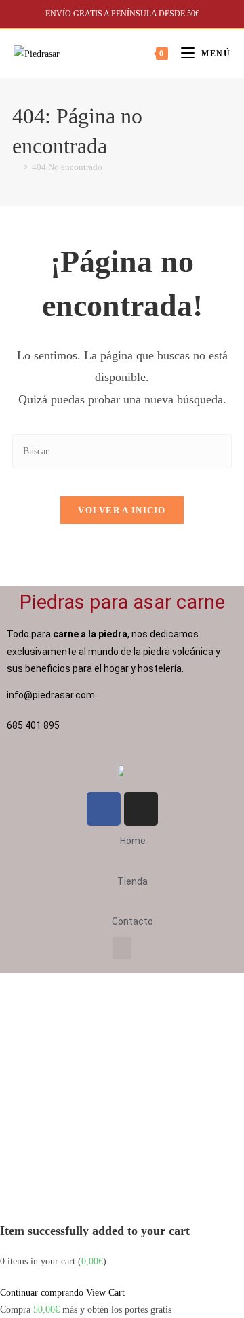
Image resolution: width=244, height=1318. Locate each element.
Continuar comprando (41, 1292)
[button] (122, 948)
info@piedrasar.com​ (51, 695)
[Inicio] (15, 167)
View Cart (105, 1292)
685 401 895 (34, 725)
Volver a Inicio (122, 510)
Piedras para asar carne (122, 602)
